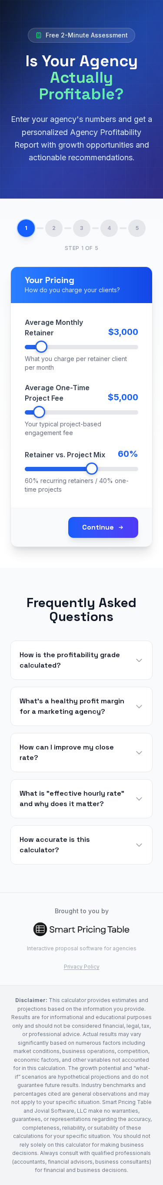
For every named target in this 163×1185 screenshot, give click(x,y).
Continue (98, 527)
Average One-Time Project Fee (57, 392)
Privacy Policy (82, 966)
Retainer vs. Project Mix (65, 454)
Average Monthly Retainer (54, 327)
